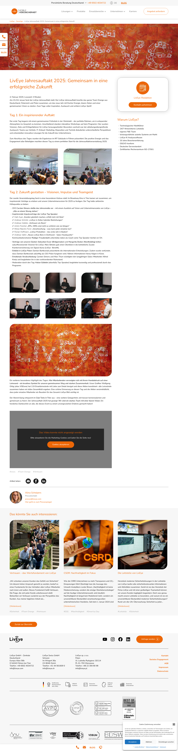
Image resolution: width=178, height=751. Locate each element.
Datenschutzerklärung (152, 747)
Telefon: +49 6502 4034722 (22, 665)
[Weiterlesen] (15, 606)
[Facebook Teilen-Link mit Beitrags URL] (36, 481)
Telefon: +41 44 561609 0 (54, 665)
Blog (124, 3)
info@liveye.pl (81, 668)
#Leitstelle (122, 611)
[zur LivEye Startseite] (24, 11)
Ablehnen (149, 742)
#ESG (66, 611)
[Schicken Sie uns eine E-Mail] (84, 747)
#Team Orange (24, 471)
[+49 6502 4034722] (4, 37)
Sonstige (19, 21)
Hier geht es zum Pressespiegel (38, 502)
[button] (174, 724)
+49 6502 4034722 (97, 2)
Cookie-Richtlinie (139, 747)
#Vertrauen (37, 471)
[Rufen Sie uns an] (77, 748)
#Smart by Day (93, 611)
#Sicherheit (14, 611)
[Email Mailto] (4, 44)
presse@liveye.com (33, 499)
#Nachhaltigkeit (77, 611)
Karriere (133, 11)
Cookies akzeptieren (60, 444)
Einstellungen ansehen (166, 742)
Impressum (163, 747)
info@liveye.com (16, 668)
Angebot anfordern (156, 11)
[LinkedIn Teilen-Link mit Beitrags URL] (43, 481)
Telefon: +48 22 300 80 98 (86, 665)
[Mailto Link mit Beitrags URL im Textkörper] (28, 481)
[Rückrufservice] (100, 748)
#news (12, 471)
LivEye (12, 21)
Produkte (81, 11)
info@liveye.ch (48, 668)
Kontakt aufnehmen (143, 104)
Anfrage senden (148, 639)
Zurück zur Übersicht (23, 624)
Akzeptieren (132, 742)
